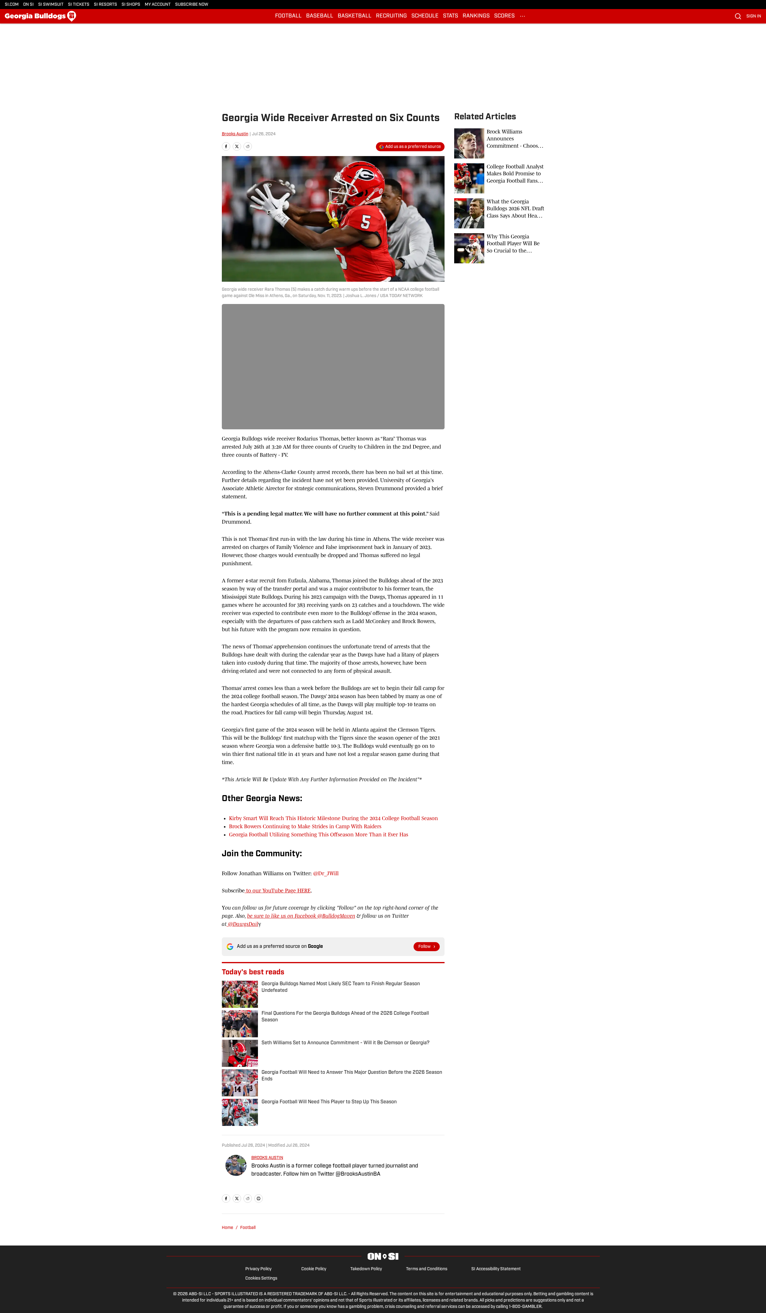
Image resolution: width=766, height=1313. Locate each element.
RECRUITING (391, 16)
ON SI (28, 4)
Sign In (753, 16)
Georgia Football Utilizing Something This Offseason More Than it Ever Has (318, 835)
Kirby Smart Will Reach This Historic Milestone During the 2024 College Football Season (333, 818)
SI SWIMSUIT (51, 4)
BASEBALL (319, 16)
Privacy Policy (258, 1269)
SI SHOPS (131, 4)
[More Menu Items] (522, 16)
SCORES (504, 16)
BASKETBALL (354, 16)
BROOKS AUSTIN (267, 1158)
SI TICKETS (78, 4)
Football (248, 1228)
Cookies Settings (261, 1278)
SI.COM (12, 4)
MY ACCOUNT (158, 4)
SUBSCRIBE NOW (191, 4)
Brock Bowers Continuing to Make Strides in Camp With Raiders (305, 826)
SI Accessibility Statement (496, 1269)
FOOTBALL (288, 16)
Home (227, 1228)
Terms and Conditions (426, 1269)
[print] (258, 1198)
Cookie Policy (313, 1269)
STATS (450, 16)
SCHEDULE (425, 16)
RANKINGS (476, 16)
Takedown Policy (366, 1269)
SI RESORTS (105, 4)
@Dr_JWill (326, 873)
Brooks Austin (235, 134)
